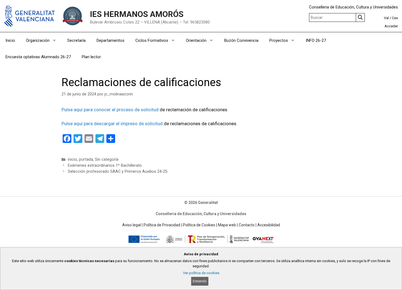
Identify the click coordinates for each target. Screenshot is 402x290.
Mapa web (227, 225)
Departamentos (110, 40)
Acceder (391, 26)
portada (86, 159)
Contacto (247, 225)
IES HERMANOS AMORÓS (136, 14)
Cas (395, 18)
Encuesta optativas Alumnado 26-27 (38, 56)
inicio (72, 159)
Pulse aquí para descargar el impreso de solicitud (113, 123)
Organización (37, 40)
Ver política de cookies (201, 273)
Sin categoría (106, 159)
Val (386, 18)
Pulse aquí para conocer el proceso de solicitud (110, 109)
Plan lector (91, 56)
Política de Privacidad (162, 225)
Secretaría (76, 40)
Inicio (10, 40)
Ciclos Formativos (151, 40)
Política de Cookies (199, 225)
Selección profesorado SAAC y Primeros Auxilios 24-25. (118, 171)
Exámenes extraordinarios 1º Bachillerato (105, 165)
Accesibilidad (268, 225)
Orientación (196, 40)
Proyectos (278, 40)
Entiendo (200, 281)
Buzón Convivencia (241, 40)
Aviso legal (131, 225)
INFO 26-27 (316, 40)
